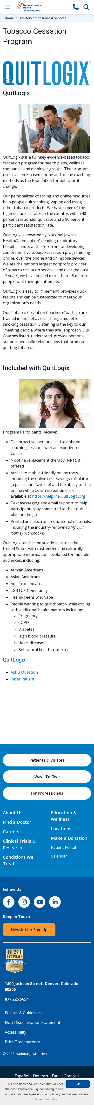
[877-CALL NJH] (76, 7)
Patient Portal (63, 847)
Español (22, 1076)
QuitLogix (14, 660)
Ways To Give (47, 776)
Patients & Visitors (47, 760)
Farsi (56, 1076)
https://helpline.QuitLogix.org (58, 496)
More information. (47, 1099)
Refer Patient (22, 679)
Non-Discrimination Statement (32, 1022)
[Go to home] (41, 7)
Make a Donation (69, 838)
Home (9, 18)
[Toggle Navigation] (8, 7)
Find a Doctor (17, 822)
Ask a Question (24, 672)
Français (71, 1076)
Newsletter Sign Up (29, 929)
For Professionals (47, 793)
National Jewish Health (33, 1053)
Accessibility (15, 1032)
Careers (11, 831)
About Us (12, 813)
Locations (61, 829)
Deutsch (40, 1076)
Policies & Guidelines (23, 1012)
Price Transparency (22, 1042)
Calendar (59, 856)
